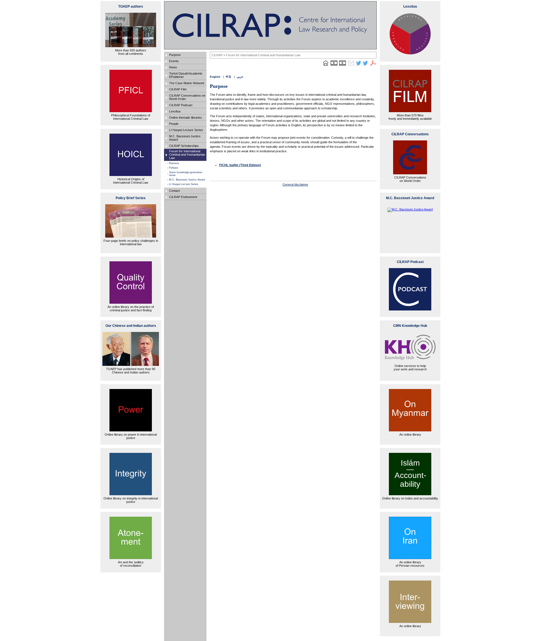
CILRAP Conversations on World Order (187, 97)
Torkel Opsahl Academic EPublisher (185, 75)
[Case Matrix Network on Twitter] (365, 65)
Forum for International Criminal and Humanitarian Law (187, 154)
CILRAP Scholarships (184, 145)
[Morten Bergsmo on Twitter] (358, 65)
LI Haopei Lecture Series (186, 130)
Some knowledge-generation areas (185, 174)
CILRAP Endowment (183, 197)
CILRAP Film (178, 89)
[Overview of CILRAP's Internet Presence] (334, 65)
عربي (240, 76)
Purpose (175, 55)
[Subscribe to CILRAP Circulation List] (351, 65)
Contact (174, 190)
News (173, 67)
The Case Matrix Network (186, 83)
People (173, 123)
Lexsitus (175, 111)
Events (174, 61)
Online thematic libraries (185, 117)
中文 (228, 76)
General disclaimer (295, 184)
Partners (174, 163)
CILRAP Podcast (180, 105)
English (215, 76)
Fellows (173, 167)
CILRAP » (219, 55)
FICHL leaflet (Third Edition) (240, 165)
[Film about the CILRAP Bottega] (342, 65)
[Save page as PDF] (373, 65)
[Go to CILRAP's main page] (325, 65)
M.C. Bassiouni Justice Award (185, 137)
